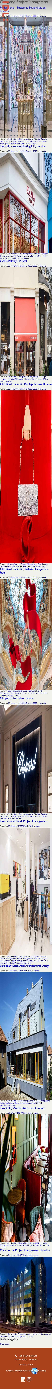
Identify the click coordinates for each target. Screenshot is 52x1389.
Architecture (12, 139)
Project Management (18, 141)
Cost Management (25, 139)
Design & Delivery (25, 377)
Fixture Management (25, 959)
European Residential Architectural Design (24, 966)
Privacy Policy (21, 1359)
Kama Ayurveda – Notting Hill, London (23, 146)
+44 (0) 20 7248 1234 (27, 1356)
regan (37, 826)
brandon (43, 151)
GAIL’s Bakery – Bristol (13, 261)
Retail (29, 141)
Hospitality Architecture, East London (22, 1108)
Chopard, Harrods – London (16, 698)
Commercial (12, 1334)
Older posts (4, 1344)
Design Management (8, 959)
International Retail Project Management (23, 821)
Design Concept (39, 377)
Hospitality (4, 379)
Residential (4, 1103)
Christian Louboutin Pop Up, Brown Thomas (26, 384)
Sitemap (33, 1359)
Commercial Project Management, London (25, 1250)
